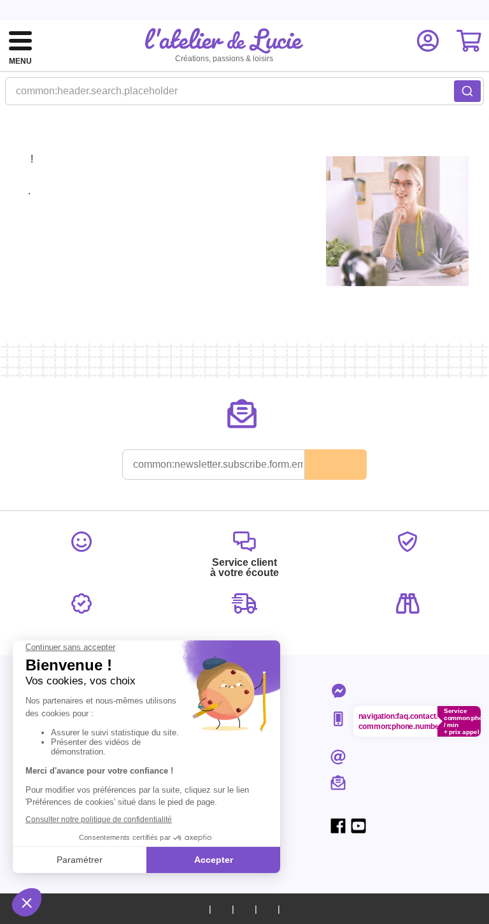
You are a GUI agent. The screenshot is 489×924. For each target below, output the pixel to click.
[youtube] (358, 826)
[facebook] (338, 826)
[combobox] (244, 95)
